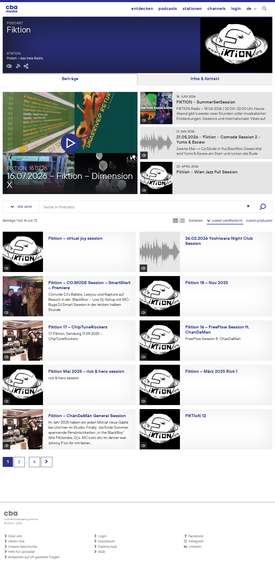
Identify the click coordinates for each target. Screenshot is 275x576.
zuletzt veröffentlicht (226, 221)
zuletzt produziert (259, 221)
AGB (101, 552)
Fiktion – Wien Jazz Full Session (206, 172)
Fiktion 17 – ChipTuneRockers (77, 327)
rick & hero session (63, 378)
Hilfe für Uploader (21, 552)
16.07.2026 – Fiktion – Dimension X (70, 181)
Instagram (195, 541)
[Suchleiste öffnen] (264, 9)
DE (249, 9)
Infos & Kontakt (204, 79)
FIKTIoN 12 (195, 416)
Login (236, 9)
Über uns (14, 536)
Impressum (106, 541)
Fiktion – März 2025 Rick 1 (211, 372)
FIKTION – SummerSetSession (205, 102)
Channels (216, 9)
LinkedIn (194, 547)
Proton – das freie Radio (25, 58)
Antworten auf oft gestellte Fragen (33, 557)
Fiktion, (27, 168)
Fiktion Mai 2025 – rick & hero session (86, 372)
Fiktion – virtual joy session (75, 239)
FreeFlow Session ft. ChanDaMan (213, 339)
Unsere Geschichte (22, 547)
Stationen (192, 9)
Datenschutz (107, 547)
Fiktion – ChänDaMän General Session (87, 416)
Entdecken (142, 9)
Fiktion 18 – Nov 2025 (206, 283)
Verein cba (15, 541)
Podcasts (167, 9)
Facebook (195, 536)
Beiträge (70, 79)
